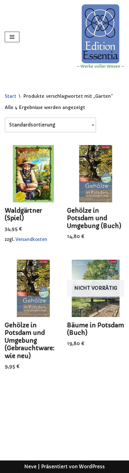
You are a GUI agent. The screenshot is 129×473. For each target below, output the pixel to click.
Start (10, 96)
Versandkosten (31, 239)
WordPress (92, 467)
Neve (30, 467)
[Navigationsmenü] (12, 37)
